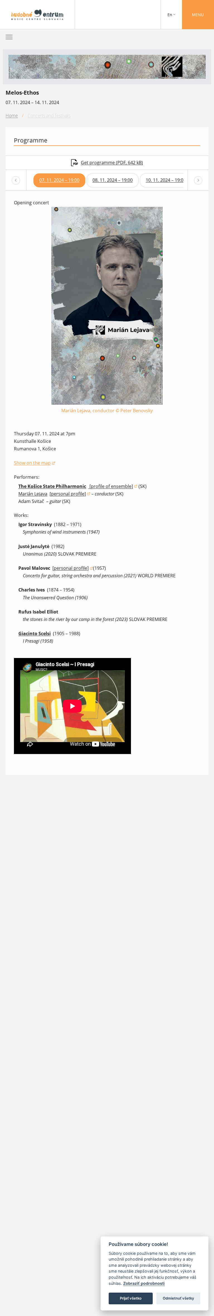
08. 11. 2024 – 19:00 (113, 180)
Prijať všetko (131, 1298)
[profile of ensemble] (112, 486)
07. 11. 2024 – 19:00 (59, 180)
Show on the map (34, 463)
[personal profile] (70, 494)
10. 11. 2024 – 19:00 (166, 180)
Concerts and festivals (49, 115)
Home (12, 115)
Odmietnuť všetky (178, 1298)
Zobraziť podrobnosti (144, 1283)
